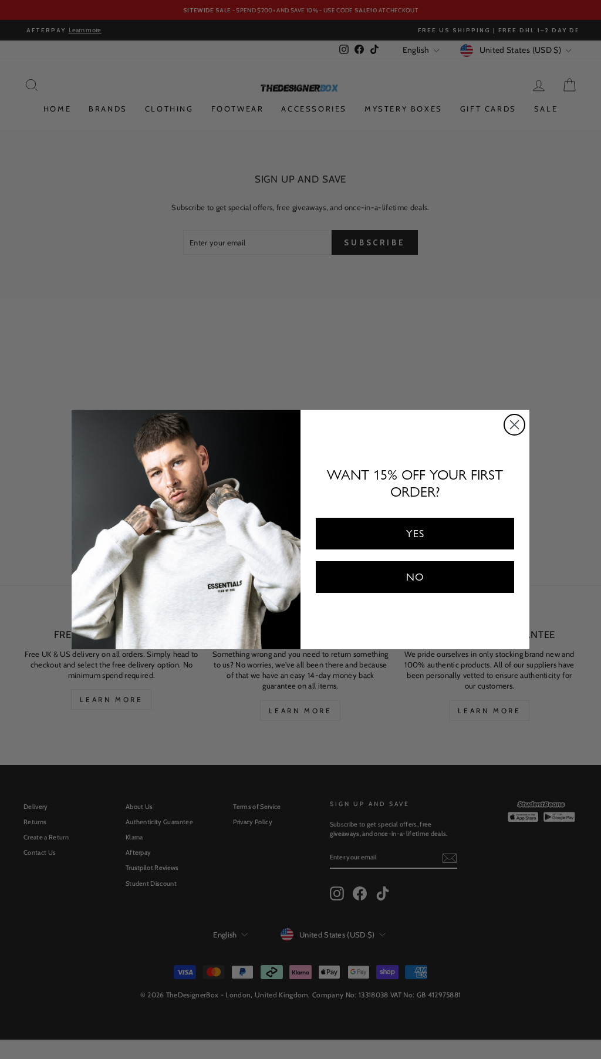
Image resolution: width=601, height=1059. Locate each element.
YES (415, 533)
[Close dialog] (514, 424)
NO (415, 577)
